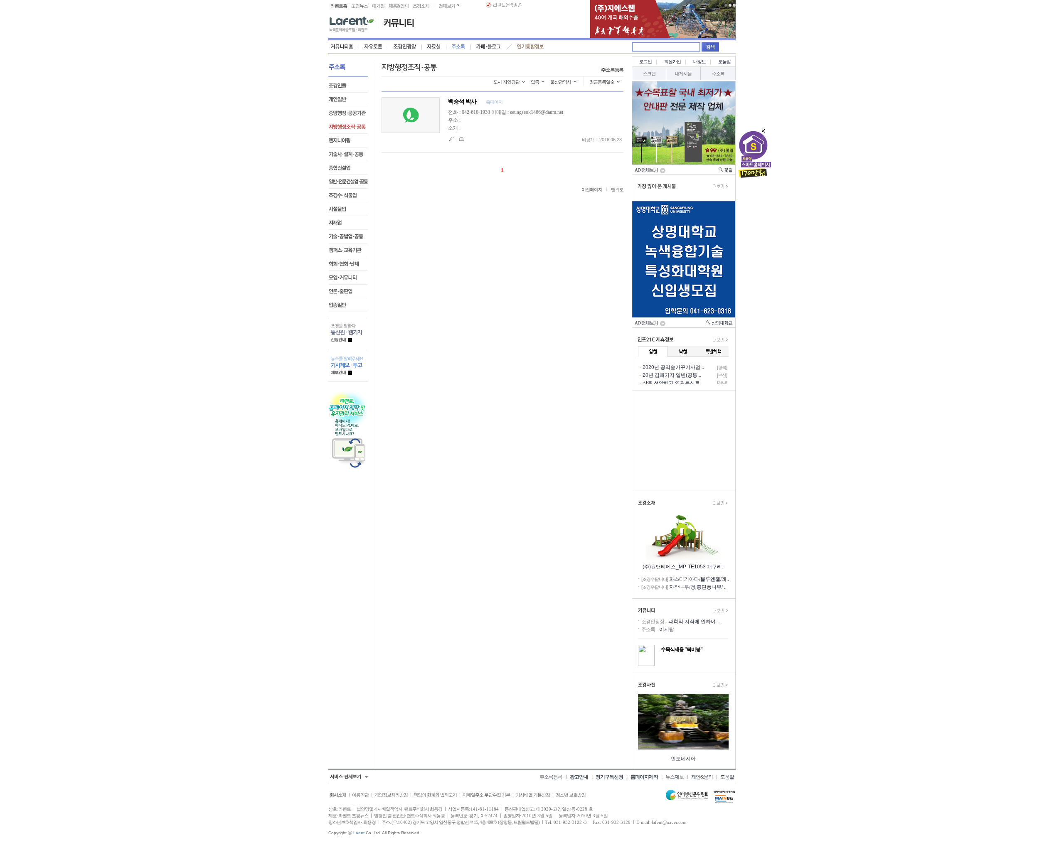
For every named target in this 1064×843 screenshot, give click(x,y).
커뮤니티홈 (343, 47)
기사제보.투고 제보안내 (348, 366)
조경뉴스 (359, 5)
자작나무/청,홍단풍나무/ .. (698, 587)
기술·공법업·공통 (348, 236)
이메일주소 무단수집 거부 (486, 794)
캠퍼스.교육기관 (348, 250)
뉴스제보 (674, 777)
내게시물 (683, 73)
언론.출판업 (348, 291)
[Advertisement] (683, 440)
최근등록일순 (601, 81)
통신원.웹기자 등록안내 (348, 334)
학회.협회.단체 (348, 264)
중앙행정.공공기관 (348, 113)
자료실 (433, 47)
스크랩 (451, 139)
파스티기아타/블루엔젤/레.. (699, 579)
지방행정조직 (348, 127)
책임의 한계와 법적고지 (435, 794)
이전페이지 (591, 189)
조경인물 (348, 86)
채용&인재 (399, 5)
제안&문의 (702, 777)
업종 (535, 81)
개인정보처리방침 (391, 794)
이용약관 (360, 794)
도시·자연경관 (506, 81)
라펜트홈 (338, 5)
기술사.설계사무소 (348, 154)
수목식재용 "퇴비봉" (681, 649)
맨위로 (617, 189)
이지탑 (666, 629)
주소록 (458, 47)
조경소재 (421, 5)
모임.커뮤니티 (348, 278)
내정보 (699, 61)
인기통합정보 (529, 47)
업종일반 (348, 305)
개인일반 (348, 99)
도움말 (724, 61)
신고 (461, 139)
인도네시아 (683, 759)
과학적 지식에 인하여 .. (693, 621)
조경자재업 (348, 223)
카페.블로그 (487, 47)
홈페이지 (494, 101)
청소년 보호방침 (571, 794)
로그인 (645, 61)
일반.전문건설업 (348, 182)
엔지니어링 (348, 140)
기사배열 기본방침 (533, 794)
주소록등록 (612, 70)
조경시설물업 (348, 209)
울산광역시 (560, 81)
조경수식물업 (348, 195)
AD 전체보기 (647, 169)
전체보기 (446, 5)
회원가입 (672, 61)
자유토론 (373, 47)
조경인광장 (404, 47)
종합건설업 (348, 168)
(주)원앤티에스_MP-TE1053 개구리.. (683, 567)
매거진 (378, 5)
